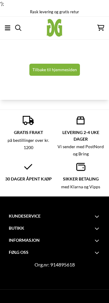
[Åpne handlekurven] (101, 27)
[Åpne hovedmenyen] (7, 27)
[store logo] (54, 28)
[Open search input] (18, 28)
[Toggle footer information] (97, 216)
